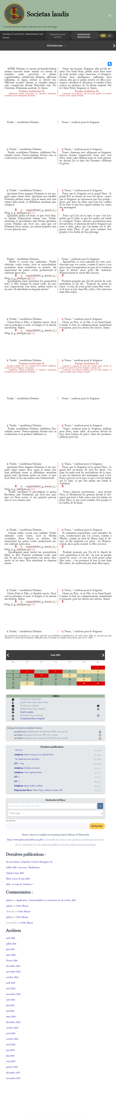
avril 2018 (10, 1061)
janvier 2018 (12, 1066)
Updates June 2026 (15, 873)
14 (84, 675)
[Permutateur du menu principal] (109, 15)
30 (13, 687)
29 (98, 683)
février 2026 (11, 960)
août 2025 (10, 982)
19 (56, 679)
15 (98, 675)
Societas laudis (48, 14)
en (109, 35)
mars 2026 (11, 954)
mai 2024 (10, 1010)
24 (27, 683)
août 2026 (10, 938)
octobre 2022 (12, 1038)
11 (41, 675)
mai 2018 (10, 1055)
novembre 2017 (13, 1078)
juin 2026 (10, 949)
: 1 (16, 781)
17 (27, 679)
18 (41, 679)
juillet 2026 (11, 943)
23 (13, 683)
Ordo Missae (22, 905)
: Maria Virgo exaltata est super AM (38, 790)
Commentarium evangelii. (32, 718)
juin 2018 (10, 1050)
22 (98, 679)
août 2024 (10, 999)
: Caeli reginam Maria (28, 772)
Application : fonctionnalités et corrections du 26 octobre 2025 (46, 900)
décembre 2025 (13, 965)
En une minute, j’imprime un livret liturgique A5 (29, 861)
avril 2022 (10, 1044)
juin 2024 (10, 1005)
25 (41, 683)
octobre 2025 (12, 977)
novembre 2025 (13, 971)
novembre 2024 (13, 994)
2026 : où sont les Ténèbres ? (19, 884)
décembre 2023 (13, 1022)
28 (84, 683)
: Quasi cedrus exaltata (28, 786)
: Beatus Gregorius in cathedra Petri (33, 754)
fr (103, 35)
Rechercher (11, 820)
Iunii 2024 (55, 655)
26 (56, 683)
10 (27, 675)
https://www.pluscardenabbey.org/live (25, 839)
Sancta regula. (27, 711)
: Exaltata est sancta (27, 768)
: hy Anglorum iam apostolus (26, 759)
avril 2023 (10, 1033)
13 (70, 675)
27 (70, 683)
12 (56, 675)
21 (84, 679)
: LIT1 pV (18, 750)
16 (13, 679)
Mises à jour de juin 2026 (18, 878)
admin (9, 900)
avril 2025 (10, 988)
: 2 (16, 777)
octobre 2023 (12, 1027)
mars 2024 (11, 1016)
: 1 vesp (19, 763)
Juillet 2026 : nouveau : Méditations (23, 867)
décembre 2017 (13, 1072)
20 (70, 679)
